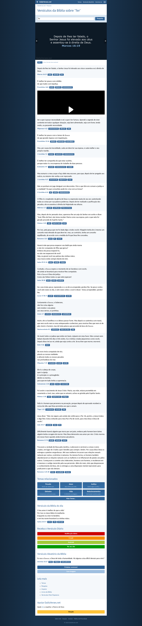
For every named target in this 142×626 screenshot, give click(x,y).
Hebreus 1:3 (41, 208)
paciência (60, 280)
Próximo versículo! (71, 567)
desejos (51, 154)
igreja (52, 384)
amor (50, 262)
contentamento (67, 87)
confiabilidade (66, 314)
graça (50, 238)
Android (71, 542)
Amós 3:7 (40, 314)
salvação (58, 440)
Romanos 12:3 (42, 239)
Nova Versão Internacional (50, 62)
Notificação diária (71, 534)
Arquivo (44, 589)
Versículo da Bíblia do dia (50, 506)
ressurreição (64, 384)
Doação (71, 612)
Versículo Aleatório (88, 2)
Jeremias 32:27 (42, 562)
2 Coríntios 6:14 (42, 192)
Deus (50, 562)
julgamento (63, 179)
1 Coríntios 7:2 (42, 154)
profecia (48, 314)
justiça (52, 87)
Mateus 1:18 (41, 397)
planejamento (56, 314)
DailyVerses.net (41, 5)
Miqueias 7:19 (42, 363)
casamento (59, 154)
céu (62, 74)
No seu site (71, 547)
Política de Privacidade (80, 619)
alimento (62, 128)
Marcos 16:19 (42, 74)
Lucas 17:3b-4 (42, 296)
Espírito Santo (57, 223)
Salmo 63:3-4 (41, 522)
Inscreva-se (98, 2)
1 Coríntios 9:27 (42, 179)
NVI (39, 62)
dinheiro (58, 87)
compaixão (52, 363)
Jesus (49, 74)
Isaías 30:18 (41, 280)
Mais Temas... (71, 498)
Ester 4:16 (40, 345)
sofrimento (55, 329)
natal (64, 223)
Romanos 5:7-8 (42, 440)
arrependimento (59, 296)
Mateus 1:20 (41, 223)
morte (64, 440)
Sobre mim (58, 619)
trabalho (70, 167)
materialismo (70, 141)
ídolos (52, 472)
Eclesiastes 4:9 (42, 167)
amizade (51, 167)
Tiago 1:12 (40, 409)
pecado (49, 208)
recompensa (49, 409)
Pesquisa (49, 5)
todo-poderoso (65, 562)
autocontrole (53, 179)
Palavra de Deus (66, 208)
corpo (70, 179)
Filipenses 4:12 (42, 129)
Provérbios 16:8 (42, 87)
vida (69, 128)
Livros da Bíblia (46, 592)
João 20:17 (41, 425)
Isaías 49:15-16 (42, 262)
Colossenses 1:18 (43, 384)
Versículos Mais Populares (50, 595)
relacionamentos (68, 154)
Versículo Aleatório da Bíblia (51, 554)
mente (59, 238)
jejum (47, 345)
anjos (49, 223)
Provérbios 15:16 (43, 141)
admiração (61, 141)
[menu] (105, 3)
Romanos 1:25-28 (43, 472)
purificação (57, 208)
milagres (65, 397)
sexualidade (60, 472)
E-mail (71, 538)
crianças (63, 262)
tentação (58, 409)
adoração (60, 522)
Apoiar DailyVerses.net (49, 603)
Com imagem (71, 571)
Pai (60, 425)
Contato (70, 619)
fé (54, 238)
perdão (69, 296)
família (56, 262)
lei (50, 192)
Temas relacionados (47, 479)
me (43, 607)
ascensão (56, 74)
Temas (79, 2)
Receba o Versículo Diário (50, 529)
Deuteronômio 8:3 (43, 329)
